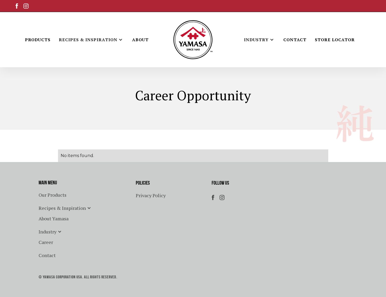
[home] (193, 40)
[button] (91, 39)
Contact (294, 40)
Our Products (52, 195)
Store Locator (335, 40)
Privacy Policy (151, 195)
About (140, 40)
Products (37, 40)
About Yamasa (54, 218)
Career (46, 242)
